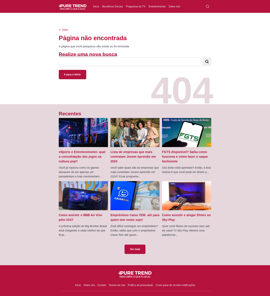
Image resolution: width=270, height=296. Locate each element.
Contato (101, 285)
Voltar (64, 29)
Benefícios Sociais (112, 6)
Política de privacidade (140, 285)
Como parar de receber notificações (175, 285)
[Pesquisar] (207, 6)
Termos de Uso (117, 285)
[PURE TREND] (73, 6)
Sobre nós (174, 6)
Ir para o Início (72, 74)
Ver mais (135, 249)
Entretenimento (157, 6)
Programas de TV (135, 6)
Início (96, 6)
